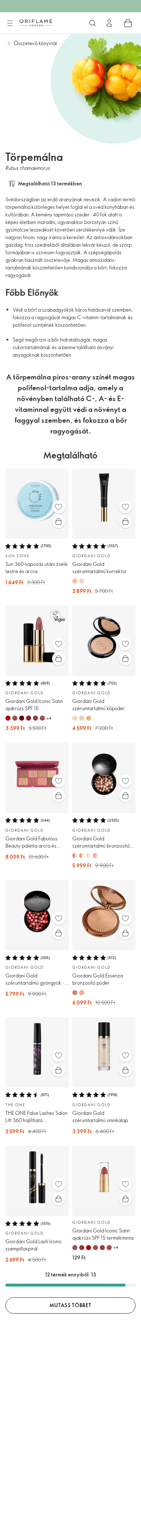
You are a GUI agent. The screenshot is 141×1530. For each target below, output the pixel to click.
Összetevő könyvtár (35, 43)
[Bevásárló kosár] (128, 23)
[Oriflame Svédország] (36, 22)
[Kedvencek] (58, 506)
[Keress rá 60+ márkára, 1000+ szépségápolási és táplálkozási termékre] (92, 23)
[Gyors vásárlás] (58, 521)
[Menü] (9, 23)
